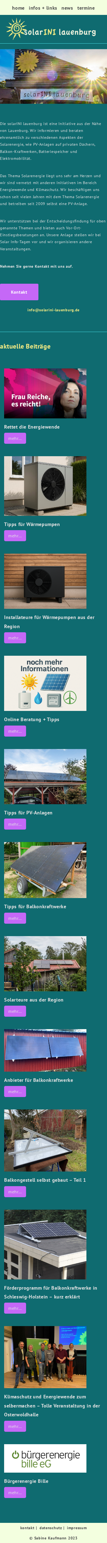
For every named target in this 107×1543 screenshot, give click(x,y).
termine (86, 8)
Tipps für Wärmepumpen (32, 524)
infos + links (43, 8)
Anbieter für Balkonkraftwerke (38, 1080)
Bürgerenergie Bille (26, 1481)
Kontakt (27, 1527)
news (67, 8)
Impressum (77, 1527)
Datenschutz (51, 1527)
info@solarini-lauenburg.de (53, 309)
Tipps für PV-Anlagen (28, 812)
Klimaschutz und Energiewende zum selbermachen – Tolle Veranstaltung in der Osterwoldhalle (52, 1405)
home (18, 8)
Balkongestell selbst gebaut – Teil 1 (45, 1180)
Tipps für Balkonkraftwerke (35, 906)
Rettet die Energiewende (32, 427)
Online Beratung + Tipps (32, 719)
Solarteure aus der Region (34, 1000)
